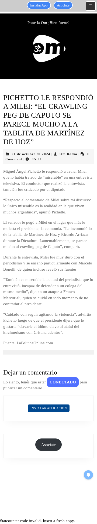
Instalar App (39, 5)
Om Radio (68, 154)
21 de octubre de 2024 (31, 154)
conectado (63, 382)
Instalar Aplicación (48, 408)
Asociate (63, 5)
